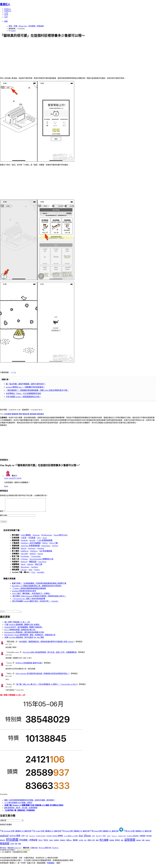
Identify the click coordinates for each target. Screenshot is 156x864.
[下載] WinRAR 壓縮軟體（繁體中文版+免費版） (22, 624)
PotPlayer (7, 9)
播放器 (75, 840)
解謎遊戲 (4, 843)
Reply (6, 486)
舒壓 (143, 840)
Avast (45, 538)
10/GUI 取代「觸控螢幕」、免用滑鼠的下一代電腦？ (31, 593)
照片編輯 (104, 840)
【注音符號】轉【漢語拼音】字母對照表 (19, 810)
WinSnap (40, 548)
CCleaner (24, 559)
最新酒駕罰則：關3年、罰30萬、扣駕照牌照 (20, 808)
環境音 (117, 840)
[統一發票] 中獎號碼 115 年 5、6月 (17, 622)
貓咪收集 (26, 414)
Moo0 (23, 564)
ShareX (23, 548)
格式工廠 (38, 564)
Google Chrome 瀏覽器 (54, 836)
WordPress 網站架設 (133, 836)
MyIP (6, 15)
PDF (104, 836)
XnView (55, 546)
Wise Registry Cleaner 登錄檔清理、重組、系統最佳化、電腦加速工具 (29, 635)
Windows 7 (114, 836)
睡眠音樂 (138, 840)
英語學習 (147, 840)
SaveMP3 (40, 572)
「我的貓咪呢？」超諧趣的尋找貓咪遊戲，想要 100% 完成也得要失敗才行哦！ (37, 390)
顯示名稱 (3, 515)
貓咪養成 (40, 414)
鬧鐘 (19, 844)
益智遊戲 (129, 839)
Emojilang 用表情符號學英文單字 (24, 591)
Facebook (32, 836)
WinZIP (32, 540)
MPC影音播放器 (45, 551)
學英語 (51, 840)
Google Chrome (40, 836)
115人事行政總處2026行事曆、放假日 (18, 803)
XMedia (30, 564)
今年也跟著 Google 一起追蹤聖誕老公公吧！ (23, 397)
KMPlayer (7, 11)
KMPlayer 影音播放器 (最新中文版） (29, 663)
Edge (30, 570)
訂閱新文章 (34, 848)
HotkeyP (24, 562)
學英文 (46, 840)
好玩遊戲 (7, 414)
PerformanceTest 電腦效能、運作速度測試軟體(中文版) (24, 632)
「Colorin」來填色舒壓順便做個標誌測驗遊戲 (29, 588)
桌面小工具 (91, 840)
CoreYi (13, 31)
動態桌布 (2, 840)
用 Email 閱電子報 (45, 848)
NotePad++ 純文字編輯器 (31, 543)
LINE (93, 836)
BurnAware (25, 567)
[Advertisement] (63, 55)
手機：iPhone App (20, 26)
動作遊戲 (149, 836)
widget (109, 836)
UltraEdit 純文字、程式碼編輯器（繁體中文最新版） (23, 627)
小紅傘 (23, 538)
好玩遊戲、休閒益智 (36, 26)
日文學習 (81, 840)
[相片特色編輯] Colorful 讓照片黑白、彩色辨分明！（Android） (35, 601)
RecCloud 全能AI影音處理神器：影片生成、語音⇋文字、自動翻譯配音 (49, 652)
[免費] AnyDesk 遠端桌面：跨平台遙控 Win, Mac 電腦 (24, 637)
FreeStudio (25, 556)
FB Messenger (46, 535)
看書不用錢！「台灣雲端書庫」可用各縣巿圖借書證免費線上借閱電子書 (39, 583)
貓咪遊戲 (33, 414)
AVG (39, 538)
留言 (2, 511)
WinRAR (24, 540)
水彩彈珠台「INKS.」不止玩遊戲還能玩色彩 (23, 394)
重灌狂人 (5, 4)
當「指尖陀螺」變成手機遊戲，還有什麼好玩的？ (26, 384)
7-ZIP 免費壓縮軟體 (44, 540)
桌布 (85, 840)
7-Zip (6, 13)
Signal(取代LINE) (61, 535)
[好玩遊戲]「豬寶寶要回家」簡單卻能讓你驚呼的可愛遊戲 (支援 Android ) (46, 642)
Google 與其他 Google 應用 (71, 836)
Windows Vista (122, 836)
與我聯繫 (50, 863)
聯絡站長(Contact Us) (14, 848)
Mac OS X (99, 836)
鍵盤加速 (32, 562)
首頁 (6, 21)
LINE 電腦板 (26, 535)
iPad (81, 835)
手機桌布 (62, 840)
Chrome (24, 570)
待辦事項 (56, 840)
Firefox (37, 570)
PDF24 (45, 543)
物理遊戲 (111, 840)
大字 (6, 17)
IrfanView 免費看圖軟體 (30, 546)
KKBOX (33, 554)
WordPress (55, 848)
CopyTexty (42, 562)
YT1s (33, 572)
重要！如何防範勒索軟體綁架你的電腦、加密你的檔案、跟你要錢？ (29, 800)
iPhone (87, 835)
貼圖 (16, 844)
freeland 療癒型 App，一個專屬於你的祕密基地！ (25, 387)
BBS (27, 836)
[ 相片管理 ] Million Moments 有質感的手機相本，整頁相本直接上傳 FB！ (39, 596)
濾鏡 (97, 840)
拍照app (69, 840)
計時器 (12, 843)
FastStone (32, 548)
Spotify (40, 554)
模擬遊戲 (15, 414)
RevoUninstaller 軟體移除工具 (41, 559)
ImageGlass (45, 546)
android (4, 835)
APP (23, 836)
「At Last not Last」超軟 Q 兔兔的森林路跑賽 (28, 599)
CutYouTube (36, 556)
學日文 (40, 840)
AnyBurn (34, 567)
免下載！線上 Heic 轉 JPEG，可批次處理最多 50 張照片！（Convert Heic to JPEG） (46, 684)
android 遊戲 (14, 836)
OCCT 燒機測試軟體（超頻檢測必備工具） (20, 630)
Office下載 (53, 543)
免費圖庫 (142, 836)
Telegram (36, 535)
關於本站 (3, 848)
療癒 (20, 414)
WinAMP (24, 554)
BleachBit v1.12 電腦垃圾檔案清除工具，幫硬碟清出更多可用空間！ (37, 586)
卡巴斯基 (31, 538)
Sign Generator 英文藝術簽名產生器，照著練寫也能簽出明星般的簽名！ (42, 673)
